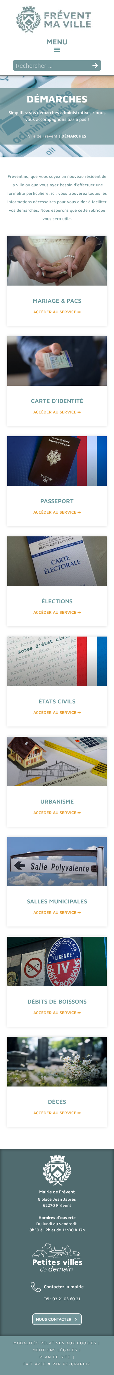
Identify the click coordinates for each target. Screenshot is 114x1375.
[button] (57, 49)
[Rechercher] (95, 65)
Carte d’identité (57, 400)
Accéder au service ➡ (57, 311)
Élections (57, 601)
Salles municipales (57, 901)
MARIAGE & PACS (57, 300)
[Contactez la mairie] (36, 1287)
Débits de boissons (57, 1001)
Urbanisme (57, 801)
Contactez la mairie (64, 1286)
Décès (57, 1101)
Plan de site (55, 1357)
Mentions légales (55, 1350)
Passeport (57, 501)
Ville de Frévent (42, 135)
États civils (57, 701)
